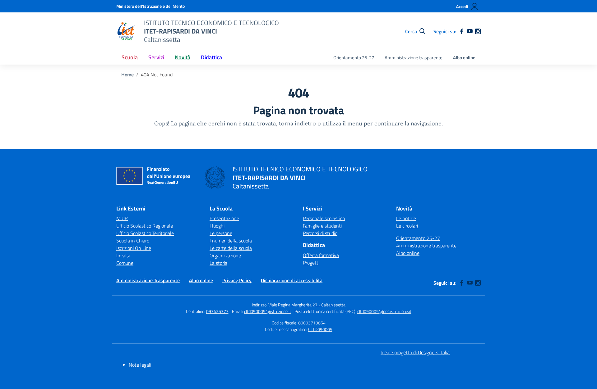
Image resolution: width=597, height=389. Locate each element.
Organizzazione (225, 255)
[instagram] (478, 31)
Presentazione (224, 218)
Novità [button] (182, 57)
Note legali (140, 365)
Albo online (464, 57)
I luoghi (217, 225)
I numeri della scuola (231, 240)
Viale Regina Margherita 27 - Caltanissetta (306, 304)
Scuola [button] (130, 57)
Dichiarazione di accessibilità (291, 280)
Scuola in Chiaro (132, 240)
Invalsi (123, 255)
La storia (218, 263)
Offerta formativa (321, 255)
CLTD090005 (320, 329)
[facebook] (462, 31)
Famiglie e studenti (322, 225)
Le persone (221, 233)
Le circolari (407, 225)
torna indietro (297, 123)
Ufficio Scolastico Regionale (144, 225)
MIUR (122, 218)
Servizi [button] (156, 57)
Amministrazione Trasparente (148, 280)
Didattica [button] (211, 57)
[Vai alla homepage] (126, 31)
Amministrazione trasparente (413, 57)
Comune (124, 263)
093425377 (217, 311)
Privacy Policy (237, 280)
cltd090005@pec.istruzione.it (384, 311)
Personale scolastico (324, 218)
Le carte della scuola (231, 248)
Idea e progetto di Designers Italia (415, 352)
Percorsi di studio (320, 233)
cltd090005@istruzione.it (267, 311)
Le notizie (406, 218)
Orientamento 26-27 (353, 57)
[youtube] (470, 31)
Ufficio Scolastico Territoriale (145, 233)
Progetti (311, 262)
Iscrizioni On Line (133, 248)
